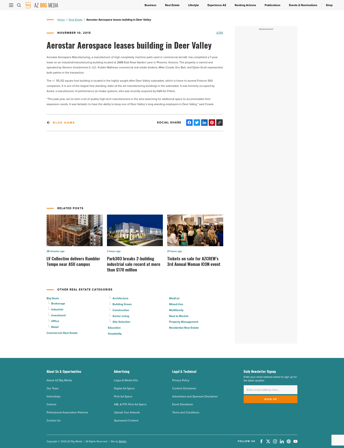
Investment (58, 315)
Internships (53, 396)
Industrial (57, 309)
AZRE (219, 33)
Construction (121, 310)
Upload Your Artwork (127, 412)
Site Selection (121, 322)
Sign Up (270, 399)
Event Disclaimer (182, 404)
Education (114, 328)
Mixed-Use (176, 304)
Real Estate (76, 20)
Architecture (120, 298)
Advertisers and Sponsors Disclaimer (195, 396)
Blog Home (64, 123)
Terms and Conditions (185, 412)
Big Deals (53, 298)
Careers (51, 404)
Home (61, 20)
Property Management (183, 322)
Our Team (53, 388)
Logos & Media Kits (126, 380)
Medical (174, 298)
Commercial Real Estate (62, 333)
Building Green (122, 304)
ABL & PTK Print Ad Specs (130, 404)
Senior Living (121, 316)
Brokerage (58, 303)
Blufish (122, 441)
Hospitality (115, 334)
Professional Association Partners (67, 412)
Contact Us (53, 420)
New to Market (178, 316)
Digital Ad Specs (124, 388)
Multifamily (176, 310)
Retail (55, 327)
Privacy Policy (180, 380)
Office (55, 321)
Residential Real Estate (184, 328)
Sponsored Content (126, 420)
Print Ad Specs (123, 396)
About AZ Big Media (59, 380)
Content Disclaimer (184, 388)
